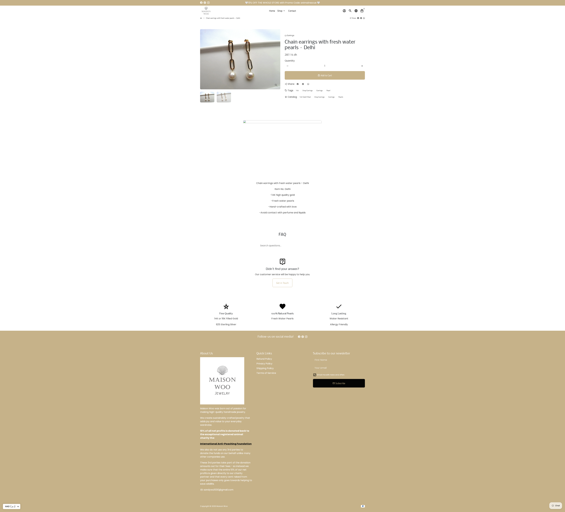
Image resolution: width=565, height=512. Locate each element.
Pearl (328, 90)
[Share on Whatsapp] (364, 18)
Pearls (340, 97)
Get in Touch (282, 283)
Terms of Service (266, 373)
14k (297, 90)
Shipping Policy (265, 368)
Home (272, 11)
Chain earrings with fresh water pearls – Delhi (223, 18)
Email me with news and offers (330, 375)
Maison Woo (222, 506)
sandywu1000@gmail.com (216, 489)
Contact (292, 11)
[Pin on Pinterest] (361, 18)
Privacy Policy (264, 363)
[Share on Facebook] (358, 18)
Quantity (290, 60)
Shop (281, 11)
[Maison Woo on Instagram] (208, 2)
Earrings (289, 35)
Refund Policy (264, 359)
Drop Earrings (308, 90)
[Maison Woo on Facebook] (201, 2)
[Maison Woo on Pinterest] (205, 2)
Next (276, 59)
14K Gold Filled (305, 97)
